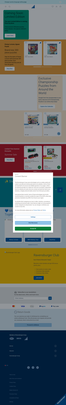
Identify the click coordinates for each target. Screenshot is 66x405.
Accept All (33, 228)
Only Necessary (33, 223)
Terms (44, 210)
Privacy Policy (36, 210)
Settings (33, 217)
